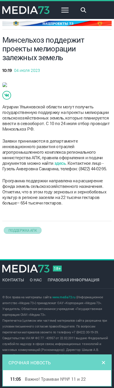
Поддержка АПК (22, 230)
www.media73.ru (63, 297)
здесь (59, 163)
